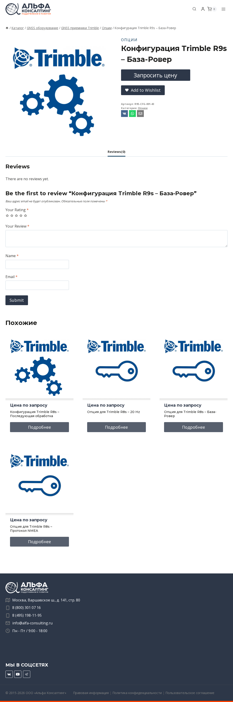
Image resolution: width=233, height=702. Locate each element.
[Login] (203, 9)
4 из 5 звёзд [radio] (21, 215)
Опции (129, 39)
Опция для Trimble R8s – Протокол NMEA (31, 529)
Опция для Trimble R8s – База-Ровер (190, 414)
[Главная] (7, 28)
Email (11, 276)
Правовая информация (91, 693)
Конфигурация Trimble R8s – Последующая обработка (34, 414)
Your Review (17, 226)
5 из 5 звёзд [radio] (25, 215)
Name (12, 255)
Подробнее (39, 427)
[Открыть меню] (223, 9)
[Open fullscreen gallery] (107, 135)
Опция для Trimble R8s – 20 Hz (113, 412)
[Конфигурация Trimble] (58, 86)
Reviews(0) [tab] (116, 152)
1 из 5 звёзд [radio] (7, 215)
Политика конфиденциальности (137, 693)
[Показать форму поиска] (194, 9)
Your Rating (17, 210)
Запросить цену (155, 75)
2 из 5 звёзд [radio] (12, 215)
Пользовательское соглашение (189, 693)
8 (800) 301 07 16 (26, 607)
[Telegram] (26, 674)
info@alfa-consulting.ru (32, 623)
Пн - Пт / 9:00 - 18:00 (29, 630)
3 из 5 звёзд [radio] (16, 215)
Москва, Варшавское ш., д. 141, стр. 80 (46, 600)
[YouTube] (17, 674)
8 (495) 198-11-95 (27, 615)
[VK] (9, 674)
